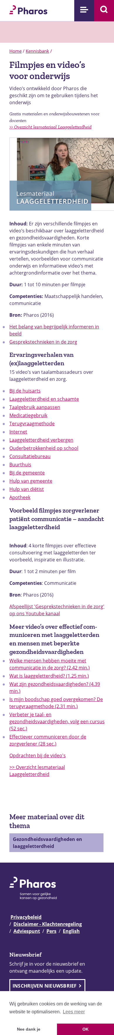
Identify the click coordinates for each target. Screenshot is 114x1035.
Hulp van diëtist (26, 489)
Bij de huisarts (25, 391)
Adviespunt (26, 931)
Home (15, 51)
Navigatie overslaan (24, 6)
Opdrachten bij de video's (37, 755)
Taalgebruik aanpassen (34, 407)
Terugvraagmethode (32, 423)
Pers (51, 931)
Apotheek (19, 497)
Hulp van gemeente (30, 481)
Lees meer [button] (74, 1011)
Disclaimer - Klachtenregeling (47, 924)
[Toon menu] (84, 10)
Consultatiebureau (30, 456)
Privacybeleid (26, 917)
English (71, 931)
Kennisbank (37, 51)
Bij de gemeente (27, 472)
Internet (18, 432)
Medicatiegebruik (28, 415)
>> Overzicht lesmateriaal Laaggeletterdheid (50, 127)
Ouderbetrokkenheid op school (43, 448)
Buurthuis (20, 464)
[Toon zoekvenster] (104, 10)
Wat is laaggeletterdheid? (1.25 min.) (49, 676)
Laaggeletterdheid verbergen (41, 440)
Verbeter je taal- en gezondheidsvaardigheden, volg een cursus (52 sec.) (57, 721)
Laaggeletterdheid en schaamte (44, 399)
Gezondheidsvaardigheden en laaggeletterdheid (47, 842)
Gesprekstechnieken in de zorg (43, 342)
